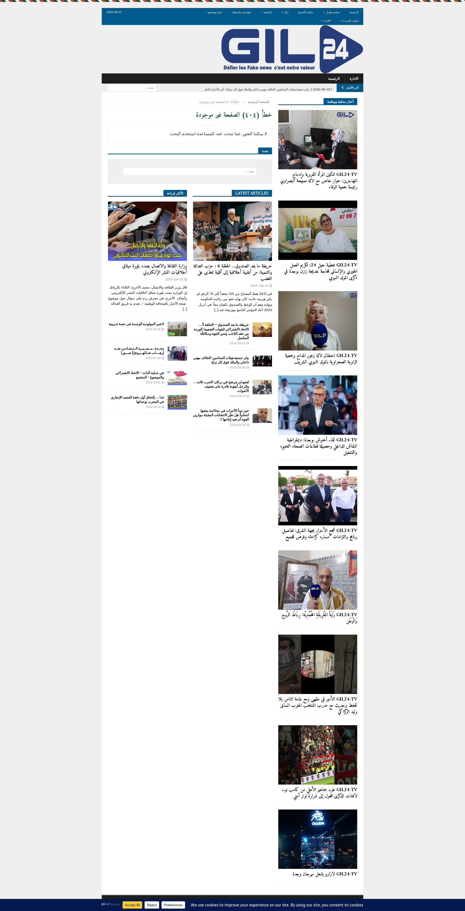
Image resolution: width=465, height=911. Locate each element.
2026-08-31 (259, 285)
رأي (286, 12)
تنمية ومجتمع (215, 12)
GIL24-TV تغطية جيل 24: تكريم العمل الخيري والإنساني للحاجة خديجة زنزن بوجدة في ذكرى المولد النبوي (320, 271)
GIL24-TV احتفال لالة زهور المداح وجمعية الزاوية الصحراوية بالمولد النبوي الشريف (321, 359)
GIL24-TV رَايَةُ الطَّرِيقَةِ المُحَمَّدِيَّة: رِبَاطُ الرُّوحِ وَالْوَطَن (319, 618)
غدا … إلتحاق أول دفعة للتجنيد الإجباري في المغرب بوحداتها (137, 399)
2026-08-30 (238, 343)
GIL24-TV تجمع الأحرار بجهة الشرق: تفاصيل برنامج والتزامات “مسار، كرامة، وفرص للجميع (319, 534)
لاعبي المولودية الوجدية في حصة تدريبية (136, 323)
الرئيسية (353, 12)
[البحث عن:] (132, 87)
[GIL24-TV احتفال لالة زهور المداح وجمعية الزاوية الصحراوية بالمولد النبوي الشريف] (317, 320)
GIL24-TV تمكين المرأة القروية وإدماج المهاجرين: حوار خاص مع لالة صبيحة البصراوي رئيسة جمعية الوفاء (318, 181)
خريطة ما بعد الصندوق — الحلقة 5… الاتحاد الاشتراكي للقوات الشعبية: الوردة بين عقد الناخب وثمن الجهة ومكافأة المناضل (221, 331)
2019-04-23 (174, 279)
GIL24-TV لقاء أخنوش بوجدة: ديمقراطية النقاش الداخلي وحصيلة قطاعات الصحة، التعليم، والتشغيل (318, 446)
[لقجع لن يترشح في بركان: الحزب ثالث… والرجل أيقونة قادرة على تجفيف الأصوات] (262, 387)
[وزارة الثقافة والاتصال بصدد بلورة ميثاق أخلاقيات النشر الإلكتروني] (147, 231)
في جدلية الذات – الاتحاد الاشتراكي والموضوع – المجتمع (140, 374)
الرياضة (268, 12)
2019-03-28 (153, 329)
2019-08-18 (153, 407)
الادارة (327, 20)
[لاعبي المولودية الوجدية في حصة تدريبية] (177, 329)
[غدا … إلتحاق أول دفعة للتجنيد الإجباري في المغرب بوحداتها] (177, 402)
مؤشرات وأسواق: (241, 12)
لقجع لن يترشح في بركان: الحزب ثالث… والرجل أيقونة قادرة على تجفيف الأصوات (221, 386)
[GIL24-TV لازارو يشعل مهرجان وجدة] (317, 839)
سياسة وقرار (333, 12)
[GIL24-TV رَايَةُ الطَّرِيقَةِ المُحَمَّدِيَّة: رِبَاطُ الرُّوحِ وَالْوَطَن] (317, 580)
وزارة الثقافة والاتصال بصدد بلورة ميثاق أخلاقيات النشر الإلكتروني (154, 269)
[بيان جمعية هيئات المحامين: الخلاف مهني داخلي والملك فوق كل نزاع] (262, 361)
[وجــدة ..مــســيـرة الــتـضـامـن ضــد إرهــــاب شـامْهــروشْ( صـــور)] (177, 353)
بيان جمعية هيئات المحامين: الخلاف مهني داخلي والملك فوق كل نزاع (221, 359)
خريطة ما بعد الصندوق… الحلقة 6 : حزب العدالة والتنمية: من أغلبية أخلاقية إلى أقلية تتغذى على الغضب (233, 272)
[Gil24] (232, 70)
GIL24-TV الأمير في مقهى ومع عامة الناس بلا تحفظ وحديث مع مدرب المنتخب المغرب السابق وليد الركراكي (317, 705)
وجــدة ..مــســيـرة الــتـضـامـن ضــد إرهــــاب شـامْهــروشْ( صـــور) (139, 350)
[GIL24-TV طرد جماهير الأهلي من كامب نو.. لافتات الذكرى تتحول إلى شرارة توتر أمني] (317, 755)
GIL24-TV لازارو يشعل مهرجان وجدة (325, 874)
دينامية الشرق (305, 12)
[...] (216, 309)
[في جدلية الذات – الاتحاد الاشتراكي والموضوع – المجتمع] (177, 378)
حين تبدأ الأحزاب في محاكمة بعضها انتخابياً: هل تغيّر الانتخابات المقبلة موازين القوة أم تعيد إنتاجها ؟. (221, 414)
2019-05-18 (153, 382)
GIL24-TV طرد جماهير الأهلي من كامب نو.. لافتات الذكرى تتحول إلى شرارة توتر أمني (319, 793)
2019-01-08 (153, 358)
